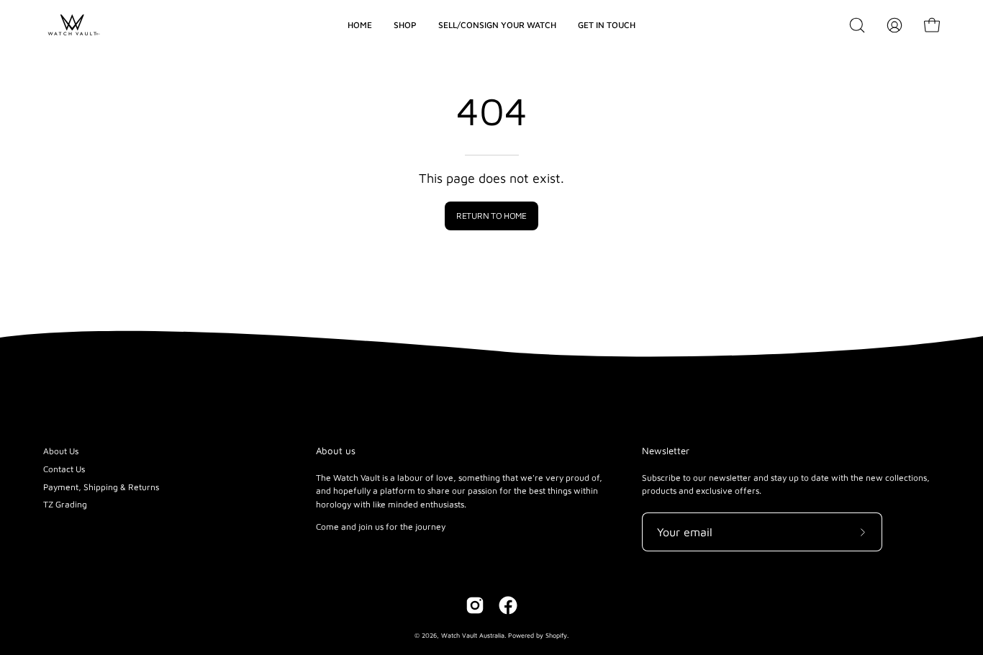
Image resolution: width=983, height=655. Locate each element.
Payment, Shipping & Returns (101, 487)
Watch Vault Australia (472, 635)
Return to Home (491, 215)
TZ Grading (65, 504)
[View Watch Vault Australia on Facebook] (508, 605)
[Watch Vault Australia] (72, 25)
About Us (60, 451)
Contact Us (64, 469)
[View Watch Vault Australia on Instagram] (475, 605)
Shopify (556, 635)
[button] (857, 25)
